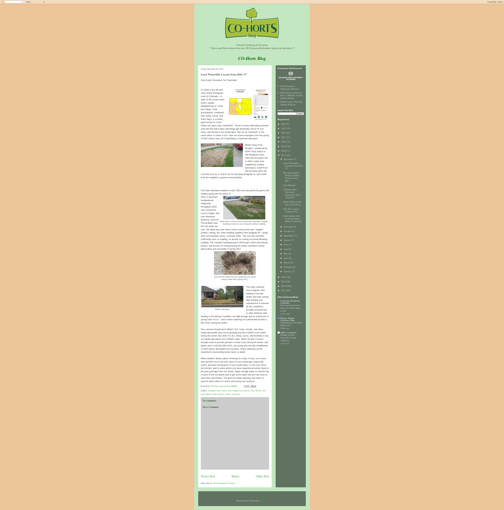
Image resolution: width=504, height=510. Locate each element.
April (286, 258)
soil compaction (235, 390)
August (287, 240)
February (288, 266)
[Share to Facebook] (252, 386)
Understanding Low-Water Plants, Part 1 (291, 324)
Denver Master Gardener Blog (287, 319)
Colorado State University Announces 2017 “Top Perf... (292, 193)
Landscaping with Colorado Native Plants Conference (292, 218)
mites (224, 390)
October (288, 231)
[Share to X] (250, 386)
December (289, 159)
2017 (283, 155)
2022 (283, 132)
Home (235, 476)
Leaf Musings (289, 185)
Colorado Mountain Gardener (290, 302)
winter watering (232, 394)
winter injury (218, 394)
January (288, 271)
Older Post (262, 476)
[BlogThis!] (247, 386)
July (286, 244)
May (286, 253)
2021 (283, 137)
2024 (283, 123)
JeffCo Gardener (288, 332)
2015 (283, 281)
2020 (283, 141)
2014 (283, 285)
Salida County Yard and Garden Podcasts (291, 103)
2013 (283, 290)
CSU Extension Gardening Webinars (290, 87)
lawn (219, 390)
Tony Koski (256, 390)
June (286, 249)
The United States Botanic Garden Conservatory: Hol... (291, 176)
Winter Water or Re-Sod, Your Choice (292, 203)
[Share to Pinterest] (255, 386)
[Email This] (245, 386)
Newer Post (208, 476)
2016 (283, 277)
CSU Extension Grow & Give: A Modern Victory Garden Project (291, 95)
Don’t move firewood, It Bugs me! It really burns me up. (290, 308)
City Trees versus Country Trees (291, 210)
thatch (247, 390)
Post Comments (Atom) (224, 483)
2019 (283, 146)
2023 (283, 128)
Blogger (263, 500)
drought (212, 390)
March (287, 262)
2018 (283, 150)
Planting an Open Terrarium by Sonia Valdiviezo (288, 337)
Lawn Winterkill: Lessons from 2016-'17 (293, 166)
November (289, 226)
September (289, 235)
